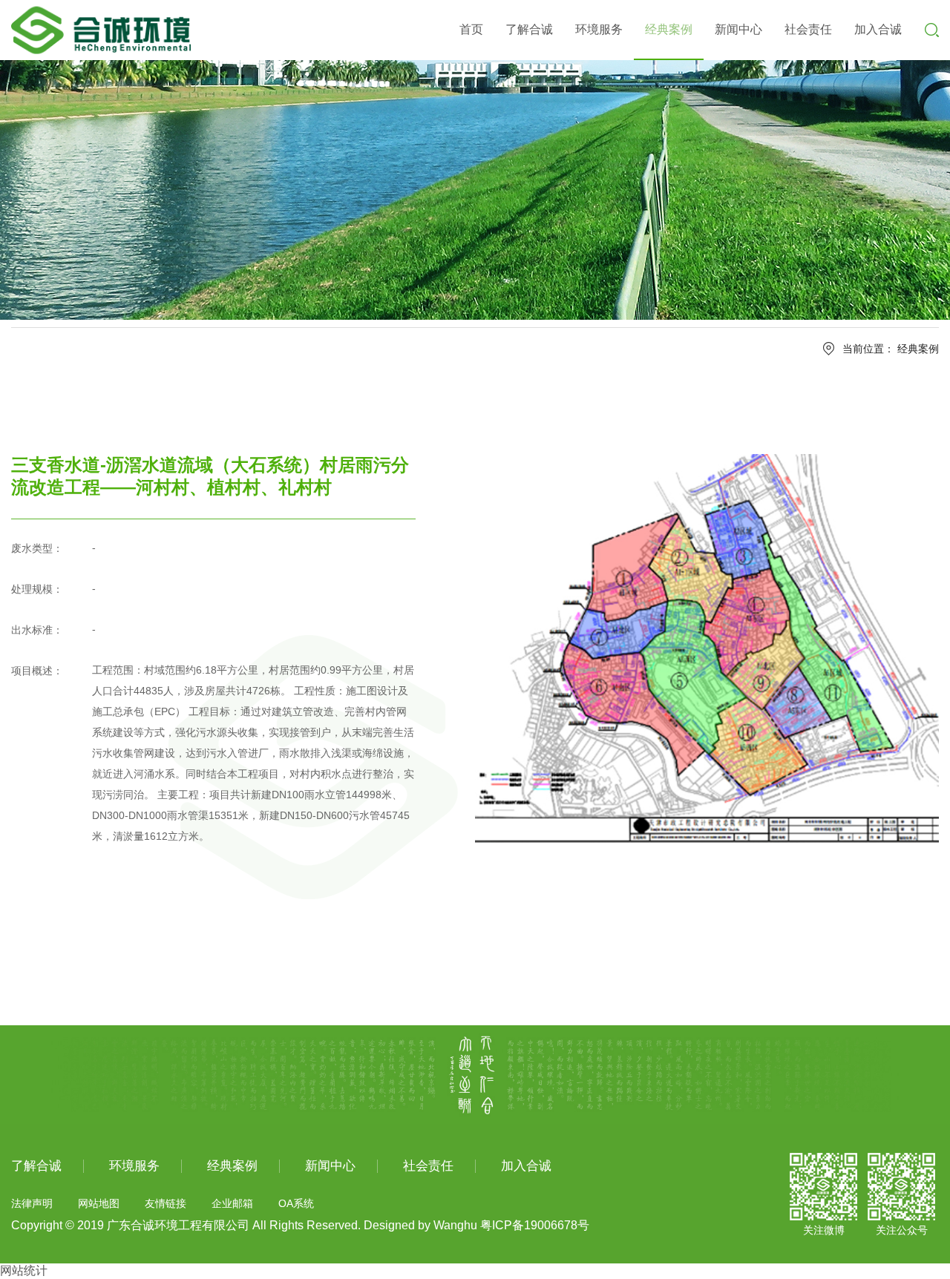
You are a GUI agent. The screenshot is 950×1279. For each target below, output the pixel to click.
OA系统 (296, 1203)
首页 (471, 29)
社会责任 (808, 29)
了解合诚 (529, 29)
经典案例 (668, 29)
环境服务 (599, 29)
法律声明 (32, 1203)
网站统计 (24, 1270)
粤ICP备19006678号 (534, 1225)
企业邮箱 (232, 1203)
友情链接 (165, 1203)
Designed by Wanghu (420, 1225)
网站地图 (98, 1203)
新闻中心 (738, 29)
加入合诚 (878, 29)
